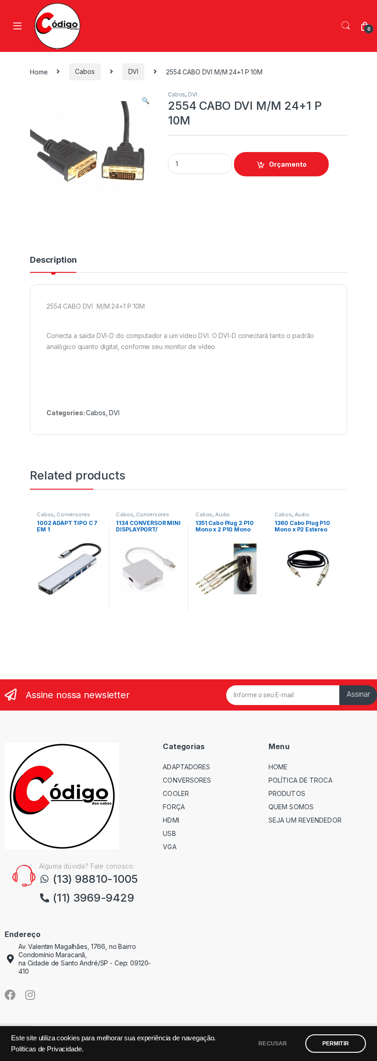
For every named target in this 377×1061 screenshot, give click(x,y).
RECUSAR (272, 1043)
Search (346, 26)
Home (38, 71)
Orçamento (288, 164)
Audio (222, 514)
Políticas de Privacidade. (47, 1049)
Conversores (73, 514)
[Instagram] (30, 994)
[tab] (53, 264)
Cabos (84, 71)
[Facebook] (10, 994)
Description (53, 260)
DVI (133, 71)
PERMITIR (335, 1043)
